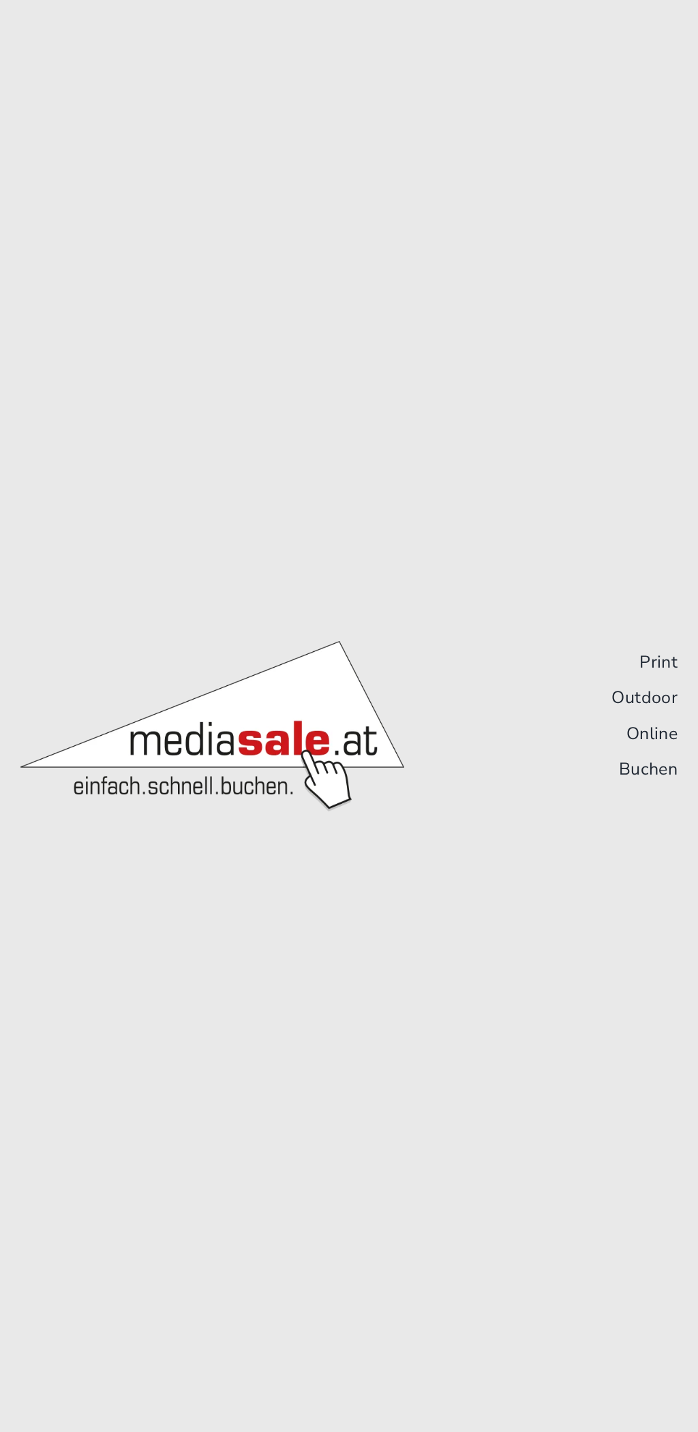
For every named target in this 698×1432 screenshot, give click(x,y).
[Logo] (212, 646)
